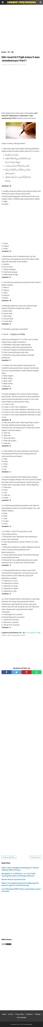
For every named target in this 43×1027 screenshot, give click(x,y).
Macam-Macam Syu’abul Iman (14, 879)
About (4, 1014)
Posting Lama (35, 857)
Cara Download (21, 1018)
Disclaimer (29, 1014)
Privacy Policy (19, 1014)
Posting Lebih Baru (9, 857)
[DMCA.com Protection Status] (7, 945)
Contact (10, 1014)
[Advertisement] (21, 28)
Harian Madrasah (27, 1024)
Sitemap (37, 1014)
